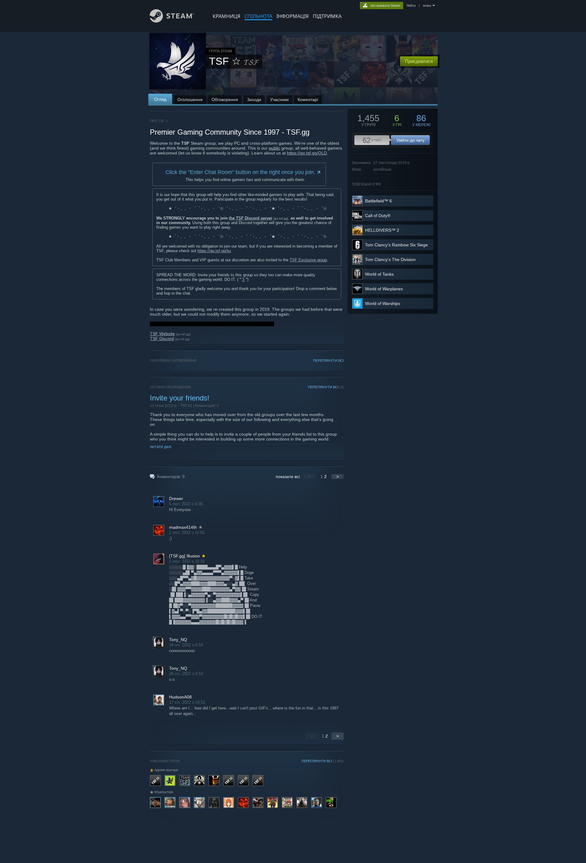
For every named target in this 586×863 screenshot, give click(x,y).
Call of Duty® (377, 215)
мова (427, 5)
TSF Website (162, 333)
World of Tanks (379, 274)
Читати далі (160, 447)
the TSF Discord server (250, 218)
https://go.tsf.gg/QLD (307, 152)
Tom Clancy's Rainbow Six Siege (396, 244)
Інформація (293, 16)
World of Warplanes (384, 288)
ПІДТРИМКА (327, 16)
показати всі (288, 476)
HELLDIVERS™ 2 (382, 230)
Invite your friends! (179, 398)
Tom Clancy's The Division (390, 259)
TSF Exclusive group (308, 260)
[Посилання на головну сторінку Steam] (172, 21)
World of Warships (382, 303)
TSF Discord (162, 338)
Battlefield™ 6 (378, 200)
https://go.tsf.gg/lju (214, 250)
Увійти (411, 5)
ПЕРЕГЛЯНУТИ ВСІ (328, 360)
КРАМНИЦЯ (226, 16)
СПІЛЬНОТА (258, 16)
